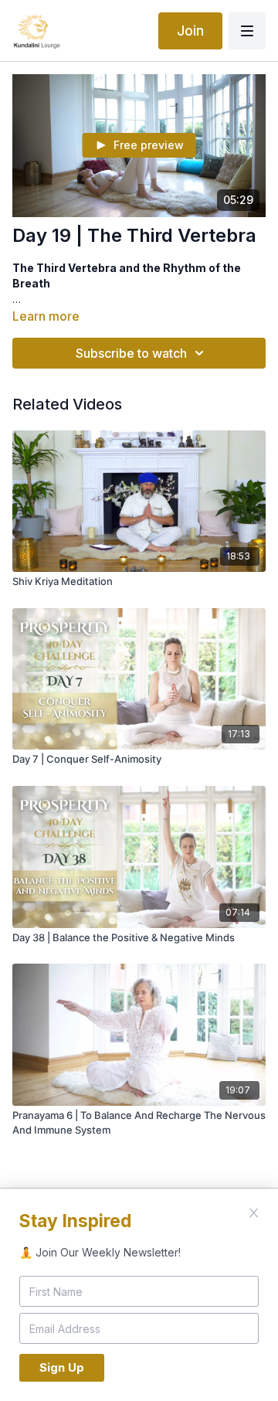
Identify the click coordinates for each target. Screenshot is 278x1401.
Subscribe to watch (131, 353)
